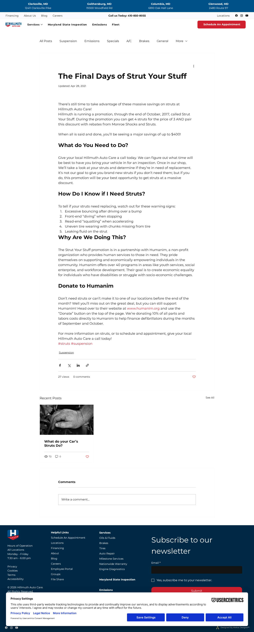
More (179, 41)
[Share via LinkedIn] (78, 365)
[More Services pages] (42, 24)
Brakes (144, 41)
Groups (55, 574)
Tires (102, 548)
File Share (57, 579)
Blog (44, 15)
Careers (57, 15)
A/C (129, 41)
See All (210, 397)
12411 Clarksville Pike (38, 8)
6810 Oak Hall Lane (160, 8)
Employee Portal (62, 569)
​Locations (57, 543)
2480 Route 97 (218, 8)
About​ (55, 553)
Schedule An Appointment (68, 537)
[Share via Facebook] (60, 365)
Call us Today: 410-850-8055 (127, 15)
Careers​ (56, 563)
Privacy (12, 566)
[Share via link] (87, 365)
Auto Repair (107, 553)
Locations (223, 15)
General (162, 41)
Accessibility (15, 579)
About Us (30, 15)
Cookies (12, 570)
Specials (113, 41)
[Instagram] (241, 15)
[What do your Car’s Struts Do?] (67, 420)
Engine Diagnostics (112, 569)
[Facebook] (236, 15)
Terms (11, 575)
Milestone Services (111, 558)
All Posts (46, 41)
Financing (12, 15)
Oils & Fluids (107, 538)
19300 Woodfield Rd (99, 8)
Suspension (68, 41)
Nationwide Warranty (113, 564)
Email (155, 562)
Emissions (91, 41)
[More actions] (193, 66)
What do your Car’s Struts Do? (61, 443)
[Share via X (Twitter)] (69, 365)
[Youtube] (246, 15)
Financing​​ (57, 548)
